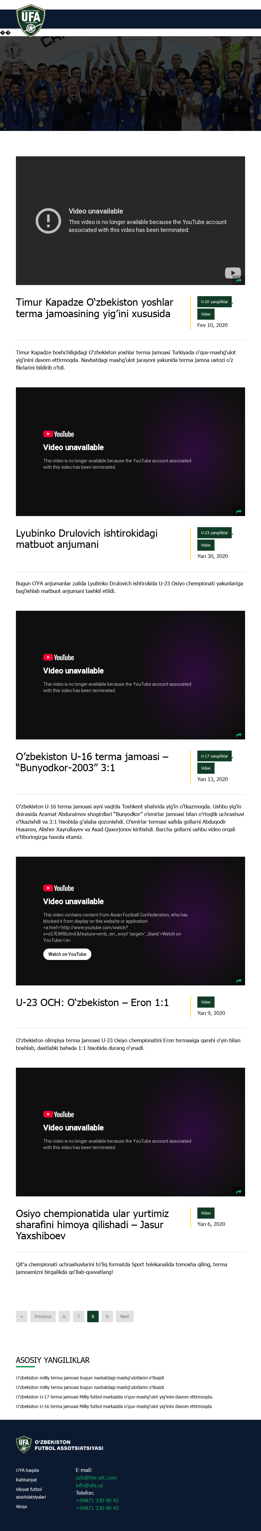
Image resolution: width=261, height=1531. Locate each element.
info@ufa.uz (89, 1485)
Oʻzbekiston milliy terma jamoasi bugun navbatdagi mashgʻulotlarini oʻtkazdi (90, 1377)
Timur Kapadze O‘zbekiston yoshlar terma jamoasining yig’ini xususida (94, 307)
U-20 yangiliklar (214, 301)
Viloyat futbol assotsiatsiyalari (31, 1493)
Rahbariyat (26, 1479)
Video (206, 314)
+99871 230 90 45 (97, 1508)
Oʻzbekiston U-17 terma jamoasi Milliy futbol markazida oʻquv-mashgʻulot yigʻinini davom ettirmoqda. (114, 1396)
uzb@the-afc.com (96, 1477)
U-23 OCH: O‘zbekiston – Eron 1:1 (92, 1002)
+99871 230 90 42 (97, 1500)
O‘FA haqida (27, 1470)
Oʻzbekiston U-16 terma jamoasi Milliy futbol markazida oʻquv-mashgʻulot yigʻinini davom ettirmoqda (114, 1406)
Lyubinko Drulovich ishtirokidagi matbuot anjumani (87, 538)
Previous (43, 1316)
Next (124, 1316)
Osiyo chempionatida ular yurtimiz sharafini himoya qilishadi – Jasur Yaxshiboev (92, 1224)
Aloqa (21, 1506)
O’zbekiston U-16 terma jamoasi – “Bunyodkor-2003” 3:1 (92, 761)
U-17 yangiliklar (214, 756)
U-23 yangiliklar (214, 532)
